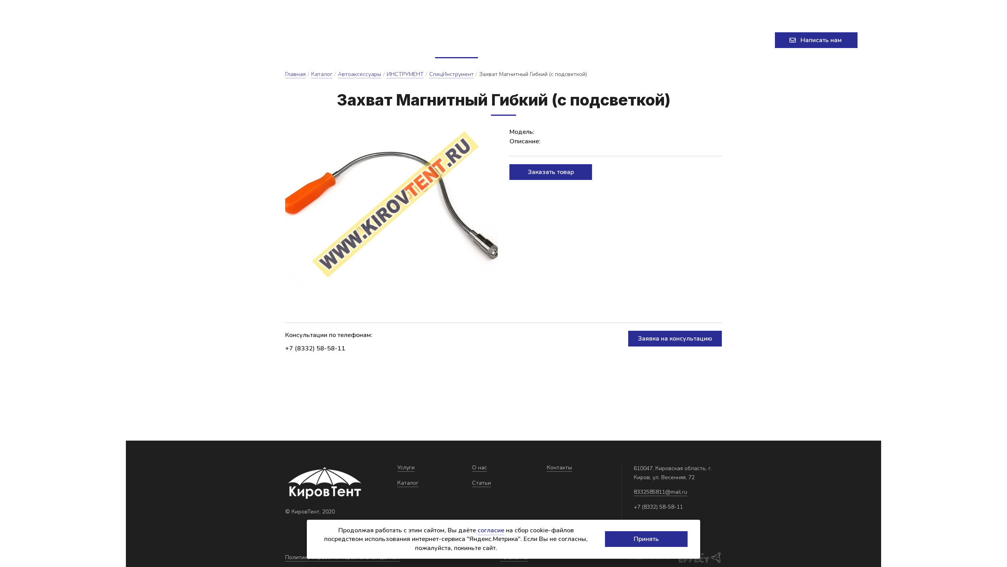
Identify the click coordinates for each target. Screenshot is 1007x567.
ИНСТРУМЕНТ (405, 74)
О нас (495, 40)
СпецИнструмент (451, 74)
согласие (491, 530)
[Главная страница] (178, 40)
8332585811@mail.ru (375, 9)
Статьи (529, 40)
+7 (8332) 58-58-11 (772, 9)
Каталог (453, 40)
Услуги (409, 40)
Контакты (569, 40)
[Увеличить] (391, 207)
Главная (295, 74)
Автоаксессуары (359, 74)
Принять (646, 539)
